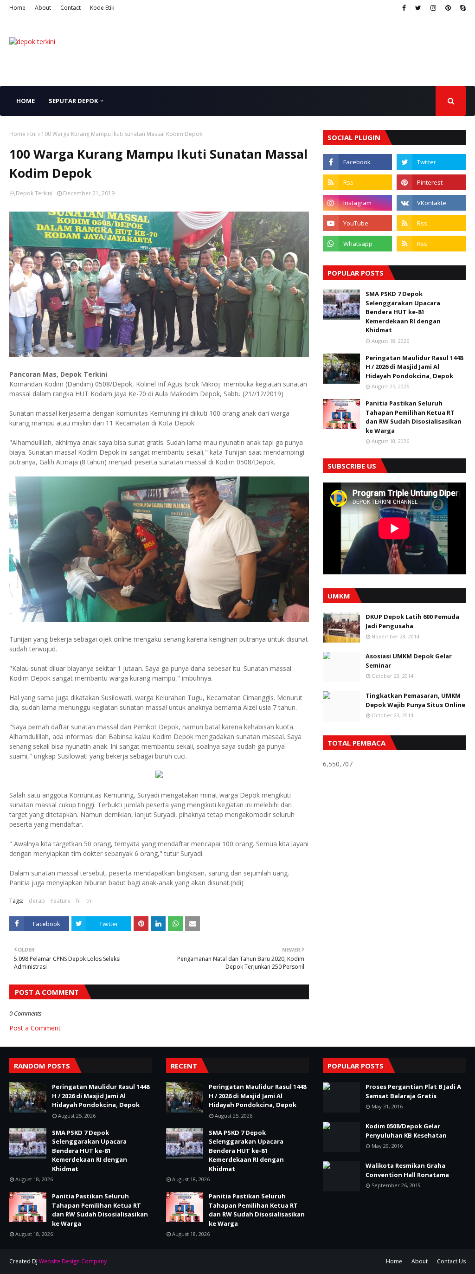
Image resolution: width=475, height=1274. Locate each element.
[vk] (431, 203)
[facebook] (404, 8)
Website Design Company (73, 1261)
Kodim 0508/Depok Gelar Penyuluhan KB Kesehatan (406, 1130)
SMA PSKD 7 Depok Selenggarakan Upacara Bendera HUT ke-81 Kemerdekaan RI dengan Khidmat (403, 312)
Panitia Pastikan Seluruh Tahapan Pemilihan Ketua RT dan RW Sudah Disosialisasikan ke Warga (414, 417)
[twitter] (418, 8)
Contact (70, 8)
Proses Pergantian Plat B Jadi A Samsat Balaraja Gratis (413, 1091)
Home (17, 8)
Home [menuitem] (25, 101)
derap (37, 901)
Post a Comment (35, 1027)
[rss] (357, 182)
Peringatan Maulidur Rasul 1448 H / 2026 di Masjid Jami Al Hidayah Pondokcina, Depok (414, 367)
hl (78, 901)
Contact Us (451, 1261)
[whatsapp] (357, 243)
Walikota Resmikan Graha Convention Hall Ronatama (407, 1170)
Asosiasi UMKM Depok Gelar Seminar (409, 660)
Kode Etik (102, 8)
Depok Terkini (34, 193)
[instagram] (433, 8)
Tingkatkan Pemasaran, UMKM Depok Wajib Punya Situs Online (415, 700)
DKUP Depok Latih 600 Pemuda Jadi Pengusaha (412, 621)
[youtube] (357, 223)
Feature (61, 901)
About (43, 8)
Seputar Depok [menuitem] (73, 101)
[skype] (462, 8)
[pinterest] (448, 8)
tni (33, 134)
